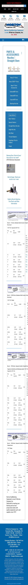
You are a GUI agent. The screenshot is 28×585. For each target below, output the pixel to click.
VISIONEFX (19, 583)
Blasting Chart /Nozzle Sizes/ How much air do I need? (14, 156)
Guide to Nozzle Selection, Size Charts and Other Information (14, 201)
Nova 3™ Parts (14, 77)
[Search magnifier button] (25, 6)
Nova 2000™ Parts (14, 81)
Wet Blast (11, 133)
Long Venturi (12, 115)
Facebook (18, 554)
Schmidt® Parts (14, 92)
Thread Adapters (13, 137)
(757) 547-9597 (24, 19)
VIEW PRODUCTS (3, 19)
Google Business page (17, 556)
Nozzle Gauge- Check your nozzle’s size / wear (14, 178)
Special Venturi (12, 122)
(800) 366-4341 (10, 19)
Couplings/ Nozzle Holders (13, 141)
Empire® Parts (14, 99)
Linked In (7, 556)
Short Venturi (12, 119)
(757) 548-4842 (17, 19)
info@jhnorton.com (14, 537)
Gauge (10, 146)
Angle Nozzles (12, 129)
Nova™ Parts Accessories (14, 86)
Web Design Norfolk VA (11, 583)
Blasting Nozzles (14, 103)
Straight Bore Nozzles (14, 126)
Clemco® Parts (14, 95)
